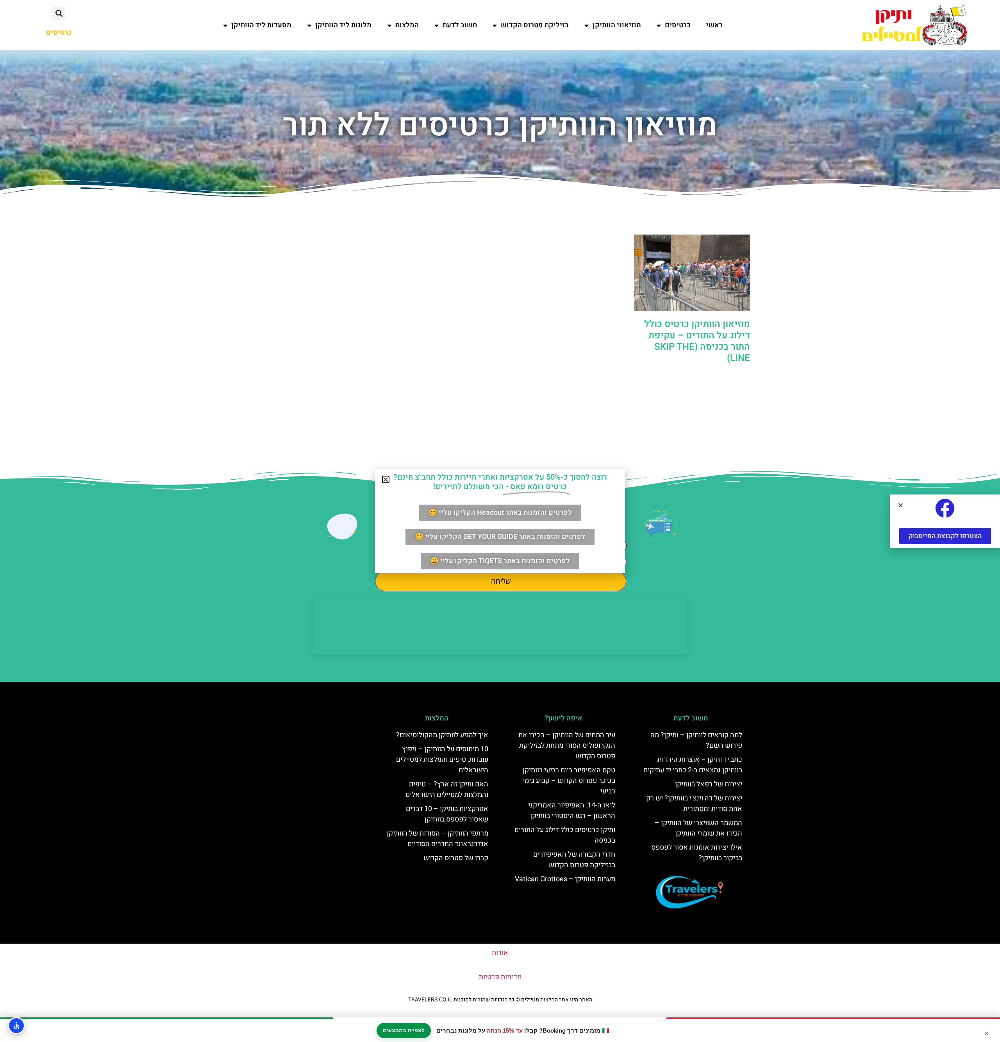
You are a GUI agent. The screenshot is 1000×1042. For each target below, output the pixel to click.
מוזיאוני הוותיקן (617, 25)
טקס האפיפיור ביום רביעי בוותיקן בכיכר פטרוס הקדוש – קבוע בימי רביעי (569, 781)
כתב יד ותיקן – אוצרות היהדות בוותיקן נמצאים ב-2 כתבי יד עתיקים (692, 764)
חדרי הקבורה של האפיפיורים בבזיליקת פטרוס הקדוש (574, 859)
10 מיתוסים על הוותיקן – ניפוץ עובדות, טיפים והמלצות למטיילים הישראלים (442, 759)
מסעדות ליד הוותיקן (261, 25)
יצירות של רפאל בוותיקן (708, 784)
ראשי (714, 25)
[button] (58, 13)
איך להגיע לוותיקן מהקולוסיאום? (442, 735)
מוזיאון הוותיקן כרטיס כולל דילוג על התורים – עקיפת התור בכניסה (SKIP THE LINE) (697, 341)
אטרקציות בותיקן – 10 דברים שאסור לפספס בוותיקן (447, 814)
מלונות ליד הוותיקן (343, 25)
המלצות (407, 25)
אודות (500, 953)
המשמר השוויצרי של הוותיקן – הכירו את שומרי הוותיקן (698, 828)
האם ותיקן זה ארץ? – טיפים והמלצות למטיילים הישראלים (446, 789)
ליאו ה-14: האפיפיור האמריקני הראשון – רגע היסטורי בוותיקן (571, 810)
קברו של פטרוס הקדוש (455, 858)
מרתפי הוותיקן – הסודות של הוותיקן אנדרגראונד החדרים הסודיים (437, 838)
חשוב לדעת (460, 25)
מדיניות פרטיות (500, 977)
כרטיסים (678, 25)
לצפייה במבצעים (404, 1030)
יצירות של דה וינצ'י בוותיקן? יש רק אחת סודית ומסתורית (694, 803)
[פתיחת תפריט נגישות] (16, 1025)
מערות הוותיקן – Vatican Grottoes (565, 879)
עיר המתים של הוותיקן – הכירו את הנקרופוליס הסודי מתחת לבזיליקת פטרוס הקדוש (566, 745)
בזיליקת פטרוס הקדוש (535, 25)
